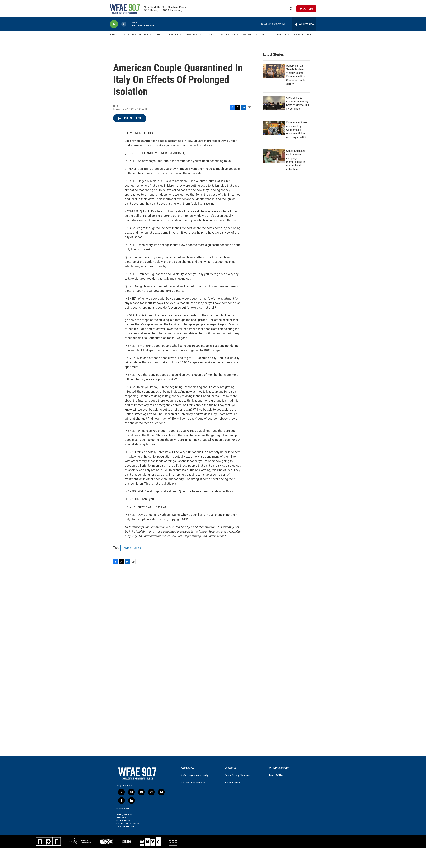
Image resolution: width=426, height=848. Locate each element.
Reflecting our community (194, 775)
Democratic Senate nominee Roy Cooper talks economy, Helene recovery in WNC (297, 130)
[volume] (124, 24)
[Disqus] (213, 625)
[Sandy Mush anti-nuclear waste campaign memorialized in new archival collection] (274, 156)
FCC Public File (232, 782)
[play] (114, 24)
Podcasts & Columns (200, 34)
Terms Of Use (276, 775)
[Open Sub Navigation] (119, 34)
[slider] (129, 24)
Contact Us (230, 768)
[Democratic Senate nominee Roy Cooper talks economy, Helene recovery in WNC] (274, 128)
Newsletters (302, 34)
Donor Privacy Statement (238, 775)
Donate (308, 8)
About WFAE (187, 768)
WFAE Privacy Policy (279, 768)
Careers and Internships (193, 782)
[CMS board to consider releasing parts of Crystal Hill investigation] (274, 103)
